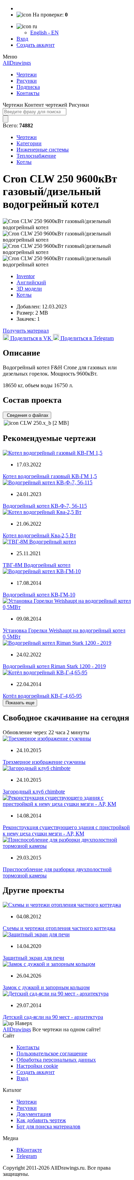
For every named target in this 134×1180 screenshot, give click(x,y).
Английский (31, 282)
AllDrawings (17, 63)
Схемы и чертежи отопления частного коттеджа (59, 928)
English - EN (44, 32)
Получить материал (26, 331)
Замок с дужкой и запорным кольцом (46, 987)
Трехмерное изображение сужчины (44, 762)
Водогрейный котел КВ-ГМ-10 (39, 595)
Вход (22, 39)
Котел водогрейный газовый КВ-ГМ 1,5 (50, 476)
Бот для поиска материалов (48, 1126)
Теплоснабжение (36, 156)
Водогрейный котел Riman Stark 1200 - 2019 (54, 666)
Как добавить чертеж (41, 1120)
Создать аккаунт (35, 45)
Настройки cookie (37, 1066)
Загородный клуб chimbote (34, 791)
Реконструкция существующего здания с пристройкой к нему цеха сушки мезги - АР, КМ (66, 830)
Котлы (24, 162)
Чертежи (26, 74)
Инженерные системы (42, 149)
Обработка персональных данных (56, 1060)
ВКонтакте (29, 1150)
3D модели (29, 289)
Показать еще (19, 702)
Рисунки (26, 81)
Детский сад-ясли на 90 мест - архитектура (53, 1017)
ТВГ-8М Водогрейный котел (36, 565)
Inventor (25, 276)
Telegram (26, 1156)
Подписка (28, 87)
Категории (29, 143)
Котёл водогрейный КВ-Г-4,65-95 (42, 696)
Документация (33, 1114)
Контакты (28, 93)
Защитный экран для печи (33, 958)
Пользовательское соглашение (51, 1053)
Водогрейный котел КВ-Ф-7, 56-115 (45, 506)
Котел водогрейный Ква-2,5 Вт (39, 535)
